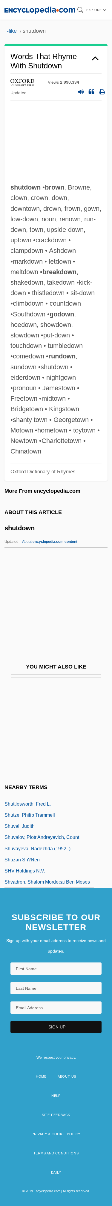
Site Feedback (56, 1115)
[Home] (39, 9)
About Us (67, 1076)
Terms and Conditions (56, 1153)
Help (56, 1095)
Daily (56, 1172)
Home (41, 1076)
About (49, 542)
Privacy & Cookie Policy (56, 1134)
